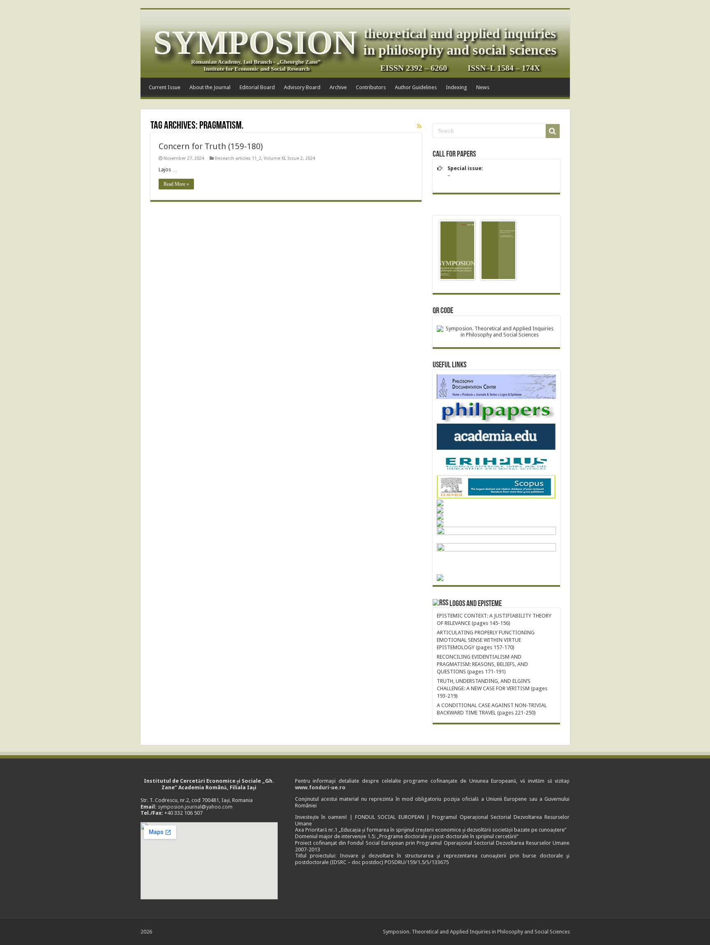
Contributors (371, 87)
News (482, 87)
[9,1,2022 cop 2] (498, 250)
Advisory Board (302, 87)
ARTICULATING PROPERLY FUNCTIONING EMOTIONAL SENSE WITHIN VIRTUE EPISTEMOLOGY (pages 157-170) (486, 639)
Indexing (456, 87)
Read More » (176, 184)
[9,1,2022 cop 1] (457, 250)
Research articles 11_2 (238, 158)
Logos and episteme (476, 604)
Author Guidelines (416, 87)
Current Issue (164, 87)
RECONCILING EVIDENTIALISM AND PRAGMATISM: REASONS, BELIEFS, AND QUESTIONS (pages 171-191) (482, 664)
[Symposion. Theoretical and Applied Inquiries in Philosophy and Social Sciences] (355, 43)
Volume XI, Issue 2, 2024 (289, 158)
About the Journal (210, 87)
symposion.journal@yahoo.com (195, 807)
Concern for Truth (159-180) (211, 146)
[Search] (553, 131)
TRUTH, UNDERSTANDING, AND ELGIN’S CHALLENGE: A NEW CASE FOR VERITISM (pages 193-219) (492, 688)
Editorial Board (257, 87)
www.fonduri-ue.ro (320, 787)
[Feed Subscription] (419, 126)
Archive (338, 87)
